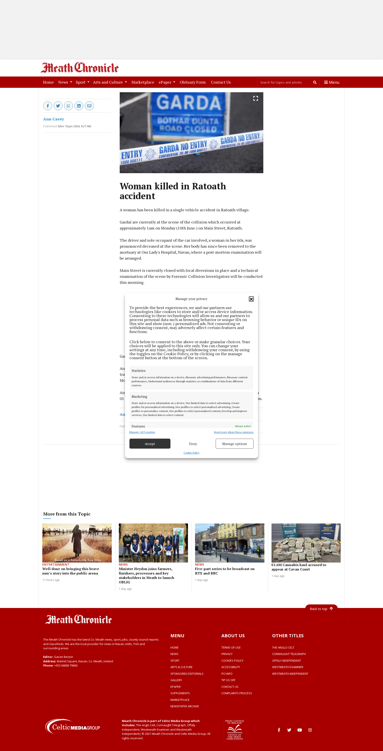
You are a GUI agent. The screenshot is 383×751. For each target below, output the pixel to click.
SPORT (175, 661)
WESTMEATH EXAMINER (287, 667)
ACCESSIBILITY (230, 667)
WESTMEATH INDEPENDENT (290, 674)
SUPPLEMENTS (180, 693)
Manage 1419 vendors (142, 432)
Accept (150, 443)
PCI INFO (227, 674)
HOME (174, 647)
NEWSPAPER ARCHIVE (184, 706)
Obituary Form (193, 82)
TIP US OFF (228, 680)
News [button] (63, 82)
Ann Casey (53, 119)
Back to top (318, 608)
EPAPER (175, 687)
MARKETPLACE (180, 700)
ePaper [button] (165, 82)
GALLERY (176, 680)
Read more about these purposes (234, 432)
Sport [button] (81, 82)
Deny (193, 443)
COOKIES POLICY (232, 661)
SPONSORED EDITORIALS (186, 674)
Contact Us (222, 82)
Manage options (234, 443)
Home (49, 82)
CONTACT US (229, 687)
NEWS (174, 654)
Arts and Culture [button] (108, 82)
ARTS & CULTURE (181, 667)
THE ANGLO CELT (283, 647)
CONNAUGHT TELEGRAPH (289, 654)
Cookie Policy (191, 452)
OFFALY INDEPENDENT (286, 661)
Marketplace (143, 82)
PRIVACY (227, 654)
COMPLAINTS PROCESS (236, 693)
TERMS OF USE (231, 647)
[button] (251, 298)
